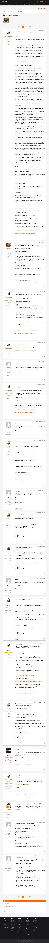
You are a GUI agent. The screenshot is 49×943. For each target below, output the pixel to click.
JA (41, 1)
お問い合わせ (35, 931)
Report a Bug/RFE (20, 932)
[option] (6, 20)
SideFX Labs (6, 927)
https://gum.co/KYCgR (24, 31)
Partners (5, 928)
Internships (35, 928)
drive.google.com (38, 681)
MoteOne (9, 367)
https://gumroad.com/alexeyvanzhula (22, 233)
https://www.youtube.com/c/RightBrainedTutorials (24, 282)
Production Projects (13, 928)
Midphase (9, 248)
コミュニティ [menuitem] (19, 4)
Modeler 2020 (19, 11)
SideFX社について (35, 921)
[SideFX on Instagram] (21, 941)
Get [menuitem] (35, 4)
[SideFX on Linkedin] (32, 941)
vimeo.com (30, 347)
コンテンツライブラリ (13, 924)
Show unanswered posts (9, 906)
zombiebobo (8, 828)
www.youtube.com (39, 282)
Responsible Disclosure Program (28, 934)
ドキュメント (20, 929)
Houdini (5, 920)
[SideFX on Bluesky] (23, 941)
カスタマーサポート (20, 921)
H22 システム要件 (20, 926)
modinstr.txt (18, 502)
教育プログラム (13, 931)
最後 (30, 26)
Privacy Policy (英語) (28, 924)
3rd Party (13, 11)
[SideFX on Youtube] (30, 941)
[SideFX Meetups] (25, 941)
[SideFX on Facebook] (16, 941)
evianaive (9, 809)
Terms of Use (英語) (28, 921)
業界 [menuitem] (13, 4)
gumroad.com (32, 233)
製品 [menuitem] (9, 4)
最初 (19, 26)
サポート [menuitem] (30, 4)
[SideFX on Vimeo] (27, 941)
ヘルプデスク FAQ (20, 924)
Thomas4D (8, 446)
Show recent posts (7, 904)
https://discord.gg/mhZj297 (23, 675)
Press (34, 924)
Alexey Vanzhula (8, 36)
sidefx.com (29, 686)
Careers (34, 923)
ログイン (45, 1)
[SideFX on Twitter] (18, 941)
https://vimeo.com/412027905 (21, 347)
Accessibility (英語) (28, 931)
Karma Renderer (5, 925)
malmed (8, 496)
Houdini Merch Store (35, 926)
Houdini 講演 (13, 925)
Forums (8, 11)
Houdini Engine (5, 922)
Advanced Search (42, 8)
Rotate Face (18, 757)
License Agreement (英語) (28, 927)
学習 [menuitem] (25, 4)
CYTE (8, 753)
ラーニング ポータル (13, 921)
